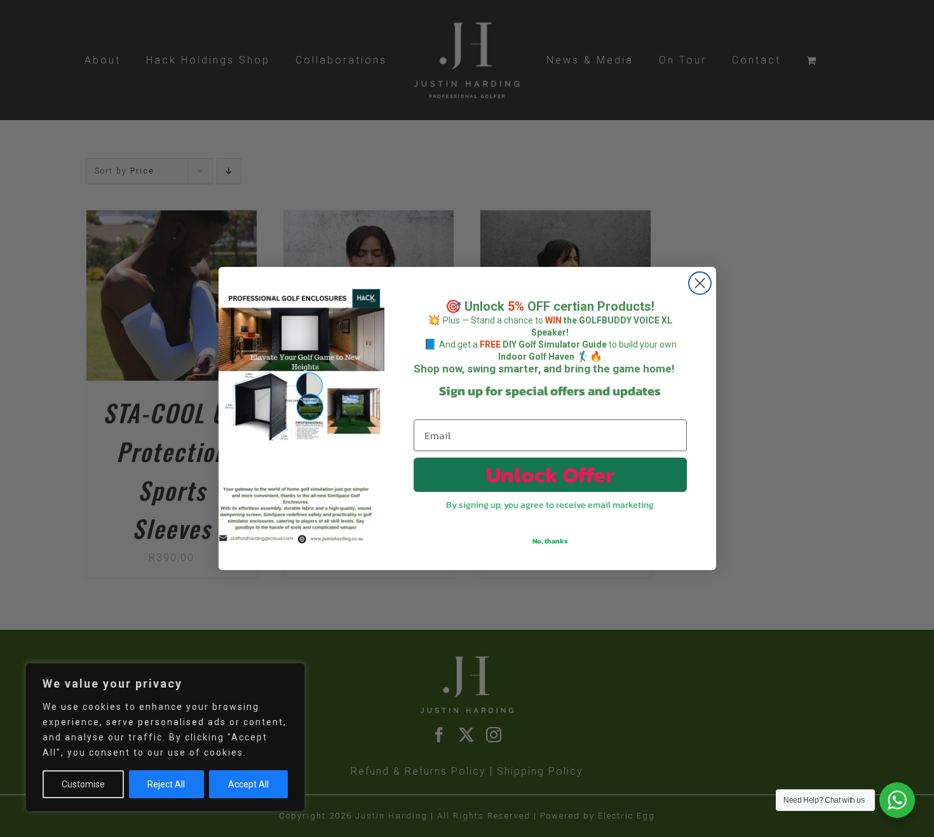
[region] (165, 737)
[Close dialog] (700, 283)
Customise (83, 784)
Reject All (166, 784)
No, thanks (549, 541)
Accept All (248, 784)
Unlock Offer (550, 475)
